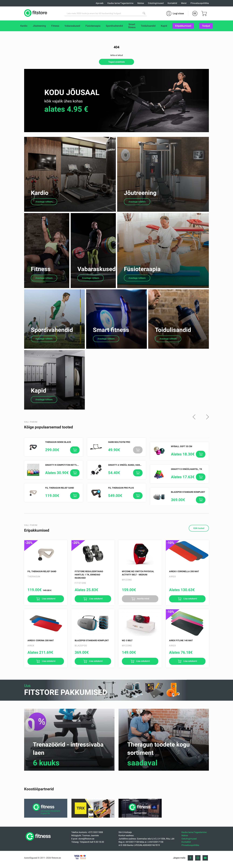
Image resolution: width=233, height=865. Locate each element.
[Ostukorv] (204, 13)
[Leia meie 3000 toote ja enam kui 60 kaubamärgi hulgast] (144, 13)
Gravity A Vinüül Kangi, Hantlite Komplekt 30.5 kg (137, 465)
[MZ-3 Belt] (140, 622)
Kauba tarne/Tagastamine (120, 3)
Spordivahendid (52, 329)
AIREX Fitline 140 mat (181, 640)
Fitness (41, 269)
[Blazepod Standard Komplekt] (92, 622)
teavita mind (143, 598)
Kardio (39, 192)
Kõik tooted (198, 528)
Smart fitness (111, 329)
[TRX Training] (92, 817)
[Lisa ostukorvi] (75, 449)
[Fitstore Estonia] (35, 13)
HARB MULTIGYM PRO (119, 442)
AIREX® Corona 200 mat (41, 640)
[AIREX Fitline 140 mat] (187, 622)
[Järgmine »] (207, 417)
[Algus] (39, 841)
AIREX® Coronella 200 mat (184, 571)
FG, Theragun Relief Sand (59, 488)
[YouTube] (205, 858)
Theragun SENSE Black (58, 442)
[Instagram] (198, 858)
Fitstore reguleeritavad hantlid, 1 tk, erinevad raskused (89, 574)
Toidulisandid (173, 329)
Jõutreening (140, 192)
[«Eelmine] (194, 417)
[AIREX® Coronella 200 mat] (187, 553)
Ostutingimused (156, 3)
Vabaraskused (96, 269)
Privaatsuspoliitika (200, 3)
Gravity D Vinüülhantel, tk (186, 469)
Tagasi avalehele (116, 62)
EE (194, 13)
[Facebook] (190, 858)
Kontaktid (172, 3)
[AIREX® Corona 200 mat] (45, 622)
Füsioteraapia (142, 269)
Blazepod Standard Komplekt (188, 492)
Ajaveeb (100, 3)
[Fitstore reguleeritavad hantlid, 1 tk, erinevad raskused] (92, 553)
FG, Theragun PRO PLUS (121, 488)
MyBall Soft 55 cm (181, 446)
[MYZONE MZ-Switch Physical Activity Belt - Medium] (140, 553)
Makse (140, 3)
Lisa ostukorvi (48, 598)
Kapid (38, 390)
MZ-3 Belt (127, 640)
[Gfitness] (45, 817)
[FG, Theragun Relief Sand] (45, 553)
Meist (183, 3)
